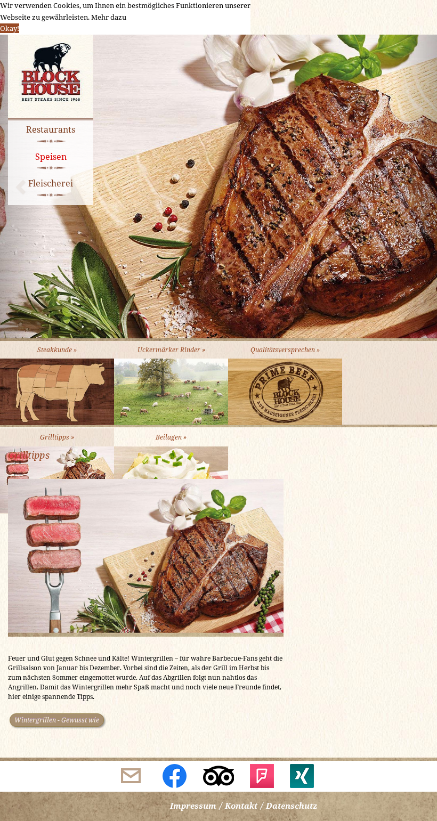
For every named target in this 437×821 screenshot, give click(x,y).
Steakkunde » (57, 349)
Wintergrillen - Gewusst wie (56, 720)
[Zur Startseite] (50, 78)
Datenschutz (291, 805)
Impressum (193, 805)
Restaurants (50, 129)
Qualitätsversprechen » (285, 349)
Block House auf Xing (306, 776)
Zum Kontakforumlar (131, 776)
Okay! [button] (9, 28)
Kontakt (241, 805)
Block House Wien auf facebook (175, 776)
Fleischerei (50, 183)
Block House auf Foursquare (262, 776)
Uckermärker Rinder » (171, 349)
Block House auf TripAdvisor (218, 776)
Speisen (51, 156)
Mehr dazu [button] (108, 17)
